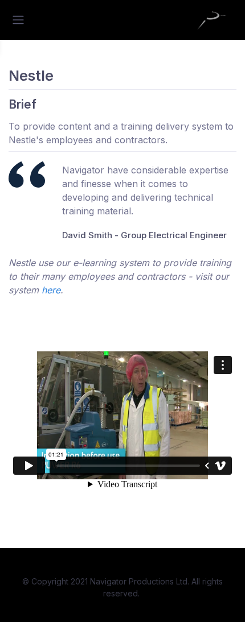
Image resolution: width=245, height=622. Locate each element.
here (51, 290)
